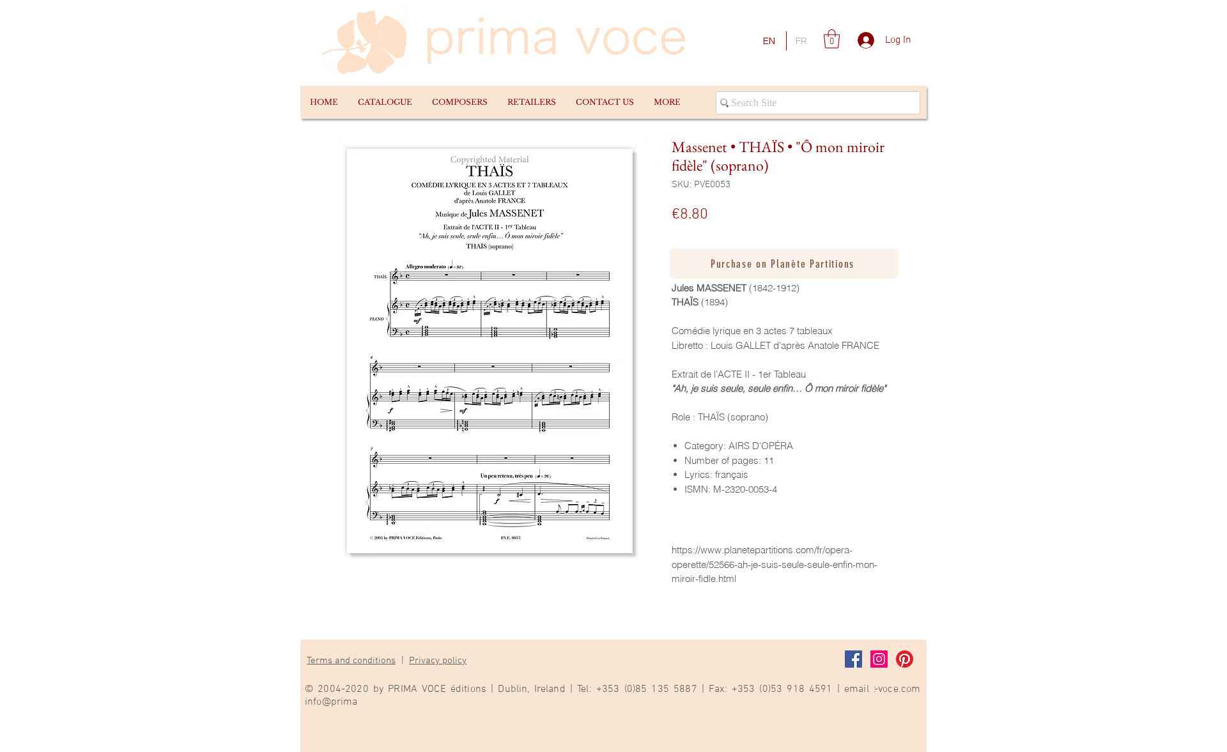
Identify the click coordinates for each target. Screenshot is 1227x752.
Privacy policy (438, 660)
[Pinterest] (904, 659)
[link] (832, 39)
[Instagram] (879, 659)
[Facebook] (853, 659)
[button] (385, 102)
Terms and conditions (351, 660)
